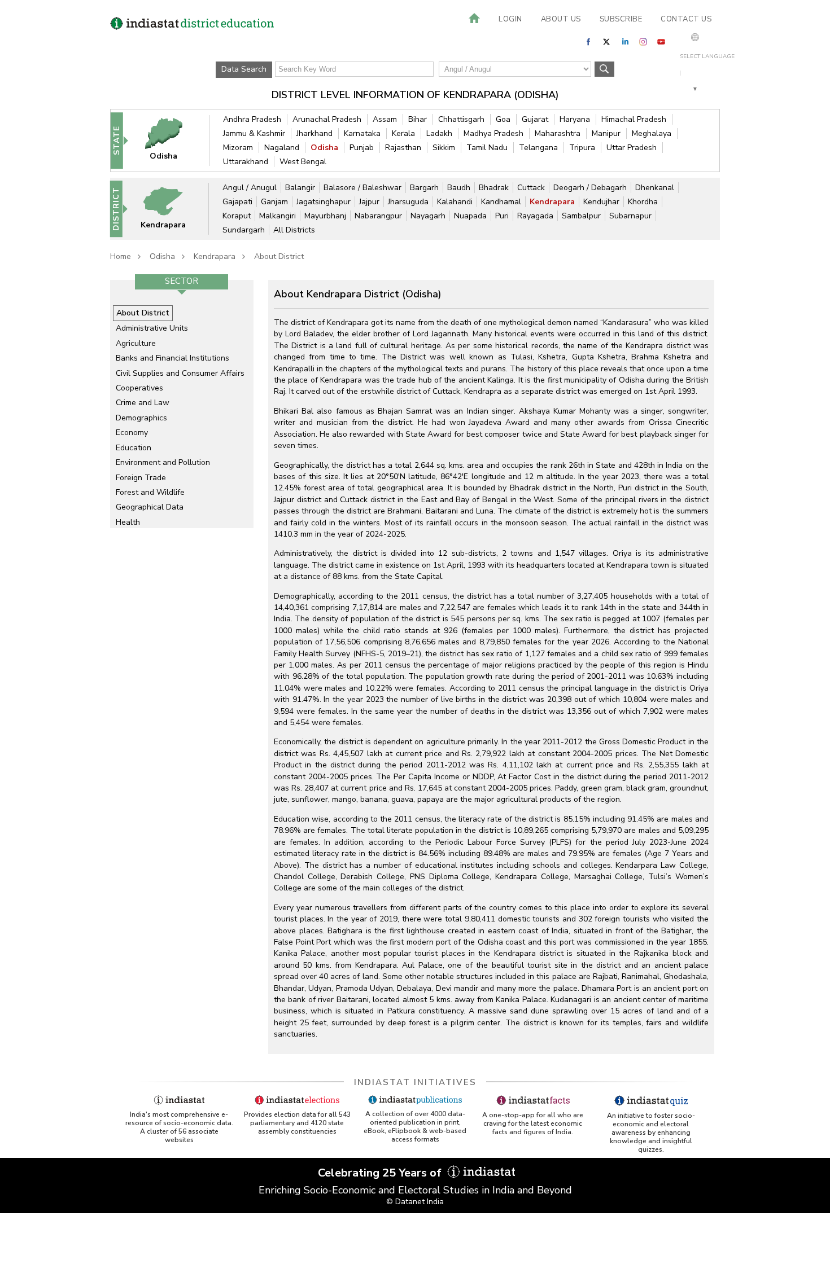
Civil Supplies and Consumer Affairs (180, 373)
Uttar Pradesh (631, 147)
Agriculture (136, 343)
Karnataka (362, 133)
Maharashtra (557, 133)
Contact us (686, 19)
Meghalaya (651, 133)
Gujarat (535, 119)
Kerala (403, 133)
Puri (502, 215)
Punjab (362, 147)
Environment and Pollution (163, 462)
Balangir (300, 187)
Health (128, 522)
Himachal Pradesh (633, 119)
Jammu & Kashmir (254, 133)
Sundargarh (243, 230)
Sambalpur (581, 215)
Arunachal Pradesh (326, 119)
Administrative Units (152, 328)
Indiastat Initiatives (415, 1082)
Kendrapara (552, 201)
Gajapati (237, 201)
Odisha (324, 147)
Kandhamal (501, 201)
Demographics (141, 417)
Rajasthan (403, 147)
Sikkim (444, 147)
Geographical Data (150, 507)
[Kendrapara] (170, 208)
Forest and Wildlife (150, 492)
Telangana (538, 147)
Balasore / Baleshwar (362, 187)
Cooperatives (139, 388)
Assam (385, 119)
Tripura (582, 147)
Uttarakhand (245, 161)
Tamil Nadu (487, 147)
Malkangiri (277, 215)
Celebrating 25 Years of (381, 1172)
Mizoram (238, 147)
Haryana (575, 119)
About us (561, 19)
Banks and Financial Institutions (172, 358)
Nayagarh (427, 215)
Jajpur (369, 201)
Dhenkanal (654, 187)
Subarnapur (630, 215)
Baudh (458, 187)
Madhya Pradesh (493, 133)
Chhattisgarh (461, 119)
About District (279, 256)
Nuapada (470, 215)
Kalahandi (455, 201)
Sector (181, 281)
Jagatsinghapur (323, 201)
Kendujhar (601, 201)
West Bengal (302, 161)
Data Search (244, 69)
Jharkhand (314, 133)
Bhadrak (494, 187)
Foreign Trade (141, 477)
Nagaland (281, 147)
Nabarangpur (378, 215)
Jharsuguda (408, 201)
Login (510, 19)
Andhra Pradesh (252, 119)
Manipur (606, 133)
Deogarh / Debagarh (590, 187)
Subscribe (621, 19)
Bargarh (424, 187)
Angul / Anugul (249, 187)
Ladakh (439, 133)
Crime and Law (142, 402)
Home (120, 256)
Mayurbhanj (325, 215)
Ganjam (274, 201)
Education (133, 447)
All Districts (294, 230)
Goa (503, 119)
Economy (132, 432)
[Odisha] (171, 140)
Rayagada (535, 215)
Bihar (417, 119)
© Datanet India (415, 1201)
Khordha (643, 201)
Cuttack (531, 187)
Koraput (236, 215)
